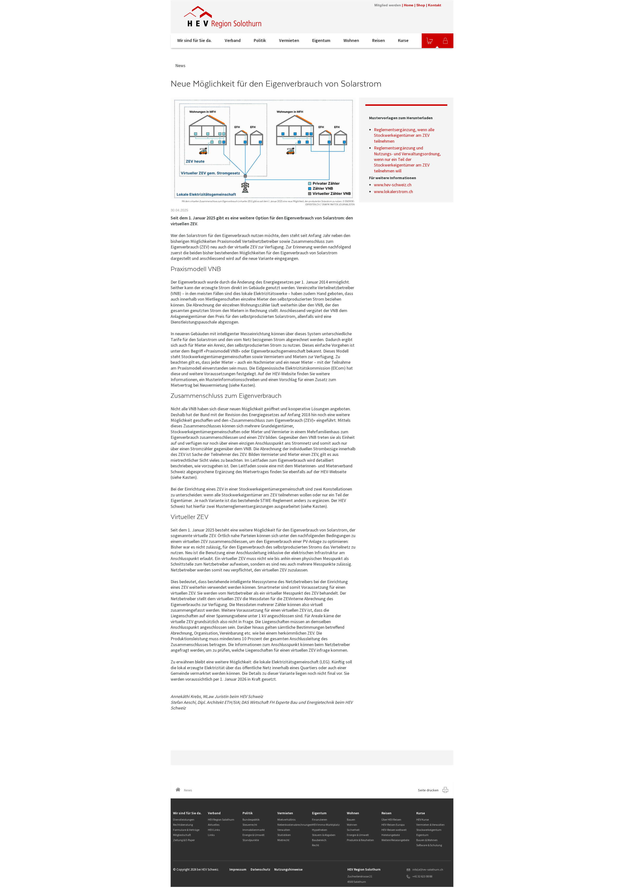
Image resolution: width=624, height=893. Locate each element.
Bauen (351, 819)
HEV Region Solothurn (221, 819)
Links (211, 835)
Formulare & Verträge (186, 830)
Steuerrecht (250, 824)
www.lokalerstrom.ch (393, 191)
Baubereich (319, 840)
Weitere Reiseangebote (395, 840)
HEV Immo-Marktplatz (326, 824)
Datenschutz (260, 869)
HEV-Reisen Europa (393, 824)
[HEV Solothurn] (223, 17)
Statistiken (284, 835)
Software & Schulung (429, 845)
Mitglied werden (387, 5)
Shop (420, 5)
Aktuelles (213, 824)
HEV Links (214, 830)
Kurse (403, 40)
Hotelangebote (390, 835)
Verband (233, 40)
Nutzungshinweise (288, 869)
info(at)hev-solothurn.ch (427, 869)
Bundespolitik (251, 819)
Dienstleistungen (183, 819)
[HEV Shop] (429, 40)
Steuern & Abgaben (323, 835)
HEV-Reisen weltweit (394, 830)
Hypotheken (319, 830)
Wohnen (351, 40)
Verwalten (283, 830)
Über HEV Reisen (391, 819)
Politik (260, 40)
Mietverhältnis (286, 819)
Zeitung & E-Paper (184, 840)
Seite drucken (428, 790)
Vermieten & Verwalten (430, 824)
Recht (315, 845)
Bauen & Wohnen (427, 840)
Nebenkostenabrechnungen (294, 824)
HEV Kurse (422, 819)
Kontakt (434, 5)
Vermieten (289, 40)
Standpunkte (251, 840)
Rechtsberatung (183, 824)
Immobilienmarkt (254, 830)
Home (408, 5)
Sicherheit (353, 830)
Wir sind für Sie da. (194, 40)
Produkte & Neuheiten (360, 840)
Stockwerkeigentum (428, 830)
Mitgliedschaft (182, 835)
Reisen (378, 40)
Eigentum (321, 40)
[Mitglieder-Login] (445, 40)
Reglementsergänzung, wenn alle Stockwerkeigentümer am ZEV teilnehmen (404, 135)
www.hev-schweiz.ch (392, 184)
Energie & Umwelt (253, 835)
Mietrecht (283, 840)
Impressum (237, 869)
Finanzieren (319, 819)
